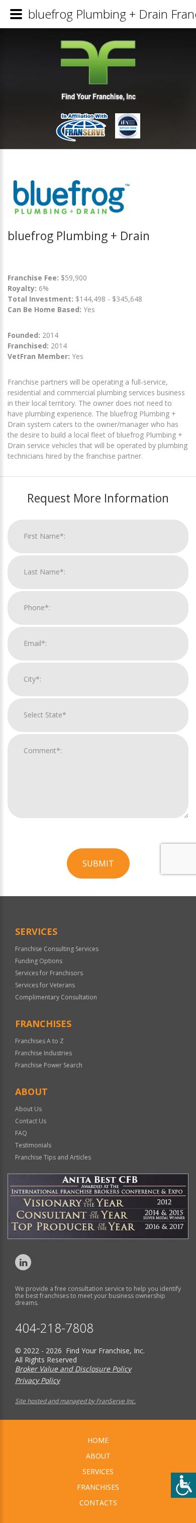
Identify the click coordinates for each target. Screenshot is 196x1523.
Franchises (98, 1487)
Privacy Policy (37, 1380)
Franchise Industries (43, 1053)
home (98, 1440)
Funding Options (38, 961)
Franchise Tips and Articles (53, 1157)
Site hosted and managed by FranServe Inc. (75, 1401)
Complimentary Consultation (56, 997)
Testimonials (33, 1145)
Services (98, 1471)
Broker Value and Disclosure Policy (73, 1368)
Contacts (98, 1502)
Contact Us (30, 1121)
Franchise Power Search (48, 1065)
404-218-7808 (54, 1328)
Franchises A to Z (39, 1041)
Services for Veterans (45, 985)
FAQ (21, 1133)
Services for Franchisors (49, 973)
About (98, 1456)
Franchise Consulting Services (57, 949)
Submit (98, 863)
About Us (28, 1109)
